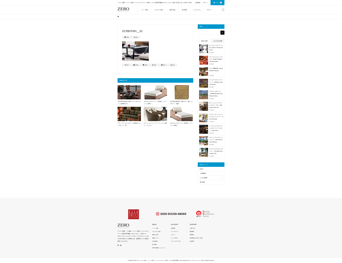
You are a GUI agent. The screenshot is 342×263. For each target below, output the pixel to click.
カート (218, 2)
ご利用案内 (203, 173)
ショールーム (197, 10)
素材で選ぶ (172, 10)
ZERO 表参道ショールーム (158, 247)
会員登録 (197, 2)
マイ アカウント (175, 231)
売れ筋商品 (155, 241)
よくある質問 (203, 177)
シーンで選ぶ (145, 10)
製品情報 (192, 231)
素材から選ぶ (155, 234)
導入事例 (184, 10)
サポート (209, 10)
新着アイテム (155, 238)
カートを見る (174, 238)
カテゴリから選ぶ (156, 231)
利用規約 (192, 234)
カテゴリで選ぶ (159, 10)
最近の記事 (204, 41)
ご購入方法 (192, 228)
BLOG (201, 169)
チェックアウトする (176, 241)
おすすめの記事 (217, 41)
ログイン (205, 2)
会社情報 (192, 241)
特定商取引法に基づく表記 (196, 238)
